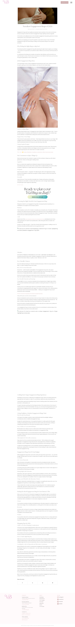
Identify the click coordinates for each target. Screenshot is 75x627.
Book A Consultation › (26, 614)
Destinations (42, 598)
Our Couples (42, 600)
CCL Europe (41, 606)
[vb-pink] (6, 2)
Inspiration (41, 603)
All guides (37, 29)
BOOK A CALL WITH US (37, 197)
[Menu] (71, 2)
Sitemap (52, 625)
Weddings (41, 597)
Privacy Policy (35, 625)
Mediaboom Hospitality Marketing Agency (44, 625)
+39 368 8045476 (25, 609)
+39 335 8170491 (25, 599)
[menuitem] (64, 2)
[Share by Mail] (53, 582)
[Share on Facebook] (22, 582)
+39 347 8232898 (25, 604)
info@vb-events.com (26, 613)
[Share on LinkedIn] (43, 582)
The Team (41, 601)
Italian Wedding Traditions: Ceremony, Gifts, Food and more (38, 152)
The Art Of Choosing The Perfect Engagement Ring (32, 293)
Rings (41, 29)
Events (40, 604)
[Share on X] (33, 582)
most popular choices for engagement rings (34, 219)
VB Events (45, 29)
